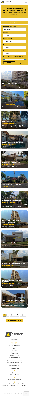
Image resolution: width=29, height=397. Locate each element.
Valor (4, 57)
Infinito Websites (21, 395)
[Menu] (26, 1)
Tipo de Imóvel (7, 38)
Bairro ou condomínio (9, 26)
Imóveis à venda (14, 364)
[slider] (4, 59)
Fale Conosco (14, 353)
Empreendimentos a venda (14, 360)
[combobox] (14, 29)
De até (17, 12)
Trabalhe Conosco (14, 355)
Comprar (4, 12)
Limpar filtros (22, 63)
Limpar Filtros (13, 14)
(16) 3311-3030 (14, 373)
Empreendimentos (14, 352)
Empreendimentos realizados (14, 362)
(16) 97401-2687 (14, 374)
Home (14, 348)
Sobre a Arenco (15, 350)
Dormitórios (6, 45)
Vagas (5, 51)
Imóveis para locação (14, 365)
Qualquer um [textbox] (7, 29)
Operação (6, 32)
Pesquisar (9, 63)
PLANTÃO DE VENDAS (14, 321)
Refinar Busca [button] (14, 22)
